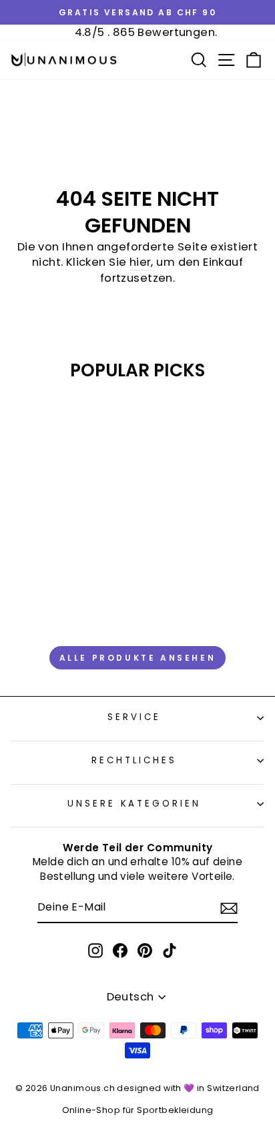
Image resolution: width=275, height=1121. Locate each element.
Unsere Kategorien (134, 803)
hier (140, 262)
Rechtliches (134, 760)
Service (134, 717)
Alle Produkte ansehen (137, 657)
